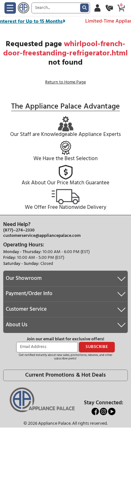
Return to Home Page (65, 82)
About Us (16, 325)
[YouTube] (111, 411)
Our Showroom (24, 278)
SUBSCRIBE (97, 347)
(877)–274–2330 (19, 230)
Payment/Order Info (29, 293)
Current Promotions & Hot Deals (65, 375)
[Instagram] (104, 411)
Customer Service (26, 309)
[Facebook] (96, 411)
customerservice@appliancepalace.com (42, 236)
